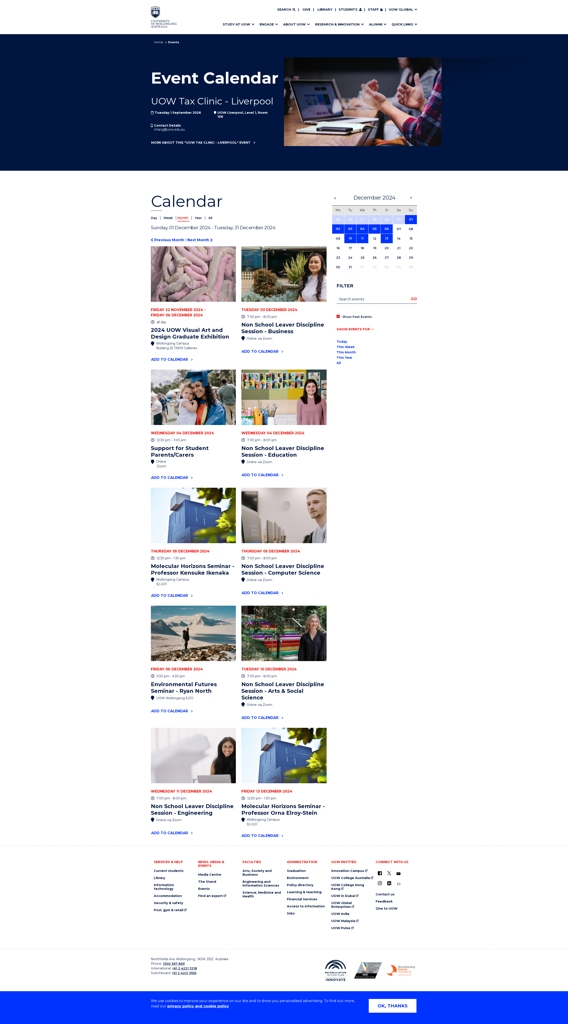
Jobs (291, 913)
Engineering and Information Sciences (261, 883)
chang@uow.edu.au (169, 129)
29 (387, 219)
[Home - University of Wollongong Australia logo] (164, 17)
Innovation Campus (347, 871)
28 (375, 219)
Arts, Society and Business (257, 873)
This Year (344, 358)
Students (348, 10)
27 (362, 219)
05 (375, 229)
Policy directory (300, 885)
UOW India (340, 914)
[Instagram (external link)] (380, 883)
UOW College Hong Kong (347, 887)
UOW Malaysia (343, 921)
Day (154, 218)
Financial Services (302, 899)
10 (350, 238)
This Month (346, 352)
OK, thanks (393, 1005)
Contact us (385, 894)
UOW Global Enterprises (341, 905)
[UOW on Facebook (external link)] (380, 873)
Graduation (296, 871)
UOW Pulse (340, 928)
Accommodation (168, 896)
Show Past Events (357, 317)
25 (338, 219)
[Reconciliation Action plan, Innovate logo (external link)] (335, 970)
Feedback (384, 901)
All (210, 218)
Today (342, 342)
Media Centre (209, 875)
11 (362, 238)
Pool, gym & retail (168, 910)
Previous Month (169, 240)
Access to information (306, 906)
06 (387, 229)
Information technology (164, 887)
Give (306, 10)
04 (362, 229)
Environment (298, 878)
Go (414, 299)
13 (386, 238)
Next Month (198, 240)
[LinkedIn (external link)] (389, 883)
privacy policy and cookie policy (198, 1006)
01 (411, 219)
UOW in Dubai (343, 896)
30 (399, 219)
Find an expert (210, 896)
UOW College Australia (350, 878)
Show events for (353, 329)
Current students (168, 871)
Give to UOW (386, 908)
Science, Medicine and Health (262, 894)
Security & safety (168, 903)
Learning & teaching (304, 892)
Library (325, 10)
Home (158, 42)
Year (199, 218)
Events (204, 889)
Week (169, 218)
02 (338, 229)
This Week (346, 347)
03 (350, 229)
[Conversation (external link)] (398, 884)
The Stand (207, 882)
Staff (373, 10)
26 (350, 219)
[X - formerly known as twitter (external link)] (389, 873)
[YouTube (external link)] (398, 874)
